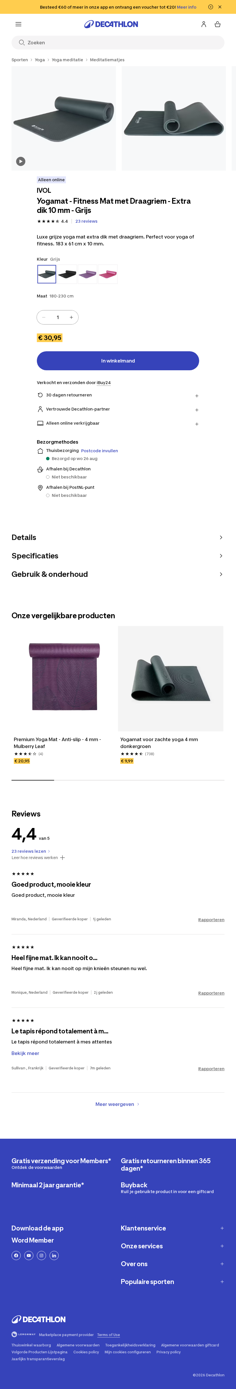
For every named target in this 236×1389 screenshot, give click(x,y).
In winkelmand (118, 361)
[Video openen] (20, 161)
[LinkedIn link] (54, 1255)
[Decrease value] (44, 317)
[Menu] (18, 24)
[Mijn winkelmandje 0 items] (217, 24)
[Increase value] (71, 317)
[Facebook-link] (16, 1255)
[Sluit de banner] (219, 7)
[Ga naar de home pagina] (111, 24)
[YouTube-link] (28, 1255)
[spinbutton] (57, 317)
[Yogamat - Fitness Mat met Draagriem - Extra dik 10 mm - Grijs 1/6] (64, 118)
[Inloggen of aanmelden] (204, 24)
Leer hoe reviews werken (35, 857)
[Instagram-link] (41, 1255)
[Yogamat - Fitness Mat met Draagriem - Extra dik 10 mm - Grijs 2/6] (174, 118)
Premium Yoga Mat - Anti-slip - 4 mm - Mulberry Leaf (58, 743)
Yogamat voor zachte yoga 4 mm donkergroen (159, 743)
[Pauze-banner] (210, 7)
